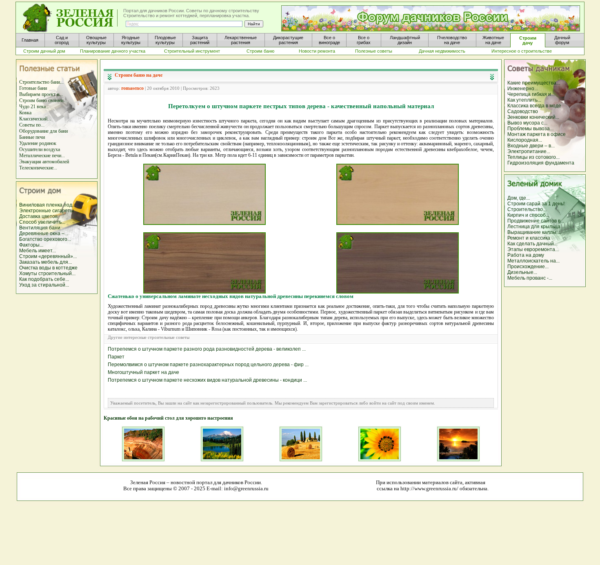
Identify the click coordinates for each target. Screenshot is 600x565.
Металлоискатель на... (533, 261)
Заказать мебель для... (45, 262)
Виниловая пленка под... (47, 205)
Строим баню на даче (138, 75)
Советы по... (31, 125)
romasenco (132, 88)
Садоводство (522, 111)
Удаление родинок (37, 143)
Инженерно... (522, 88)
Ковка (25, 113)
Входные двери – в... (531, 146)
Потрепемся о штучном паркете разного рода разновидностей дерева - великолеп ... (207, 349)
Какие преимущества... (533, 83)
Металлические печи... (42, 155)
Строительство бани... (41, 82)
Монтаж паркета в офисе (536, 134)
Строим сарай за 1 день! (535, 204)
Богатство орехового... (45, 239)
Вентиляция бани (39, 228)
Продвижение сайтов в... (535, 221)
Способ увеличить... (42, 222)
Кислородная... (524, 140)
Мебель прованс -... (529, 278)
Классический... (35, 119)
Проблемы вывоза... (530, 128)
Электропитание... (528, 151)
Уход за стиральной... (44, 285)
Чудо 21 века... (34, 106)
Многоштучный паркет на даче (143, 372)
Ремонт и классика (528, 238)
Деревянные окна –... (43, 233)
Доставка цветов (38, 216)
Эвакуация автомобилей (44, 162)
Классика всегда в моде (534, 106)
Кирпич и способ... (528, 215)
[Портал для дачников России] (70, 18)
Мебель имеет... (37, 251)
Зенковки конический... (533, 117)
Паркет (116, 357)
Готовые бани (33, 88)
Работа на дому (525, 255)
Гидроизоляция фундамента (540, 163)
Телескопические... (38, 168)
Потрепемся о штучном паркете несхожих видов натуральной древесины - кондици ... (207, 380)
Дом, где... (518, 198)
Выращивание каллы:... (534, 232)
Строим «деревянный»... (48, 256)
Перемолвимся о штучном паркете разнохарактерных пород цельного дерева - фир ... (208, 364)
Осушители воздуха (39, 149)
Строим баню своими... (43, 100)
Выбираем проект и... (41, 94)
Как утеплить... (524, 100)
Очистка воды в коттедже (48, 268)
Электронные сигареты (46, 211)
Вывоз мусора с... (527, 123)
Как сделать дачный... (532, 244)
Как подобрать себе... (44, 279)
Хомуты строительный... (47, 273)
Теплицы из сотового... (533, 157)
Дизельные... (522, 272)
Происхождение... (528, 266)
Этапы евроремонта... (533, 249)
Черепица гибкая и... (531, 94)
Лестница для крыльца (533, 226)
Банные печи (32, 137)
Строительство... (527, 209)
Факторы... (31, 245)
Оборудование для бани (43, 131)
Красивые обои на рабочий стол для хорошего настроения (168, 418)
